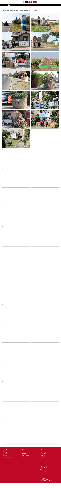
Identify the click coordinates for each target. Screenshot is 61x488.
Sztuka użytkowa (42, 476)
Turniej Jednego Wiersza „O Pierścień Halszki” (47, 480)
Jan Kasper (43, 454)
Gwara (23, 457)
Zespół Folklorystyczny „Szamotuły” (27, 462)
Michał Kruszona (43, 456)
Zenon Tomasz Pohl (44, 457)
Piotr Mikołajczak (43, 470)
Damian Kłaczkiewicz (44, 467)
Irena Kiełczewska (43, 455)
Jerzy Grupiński (43, 453)
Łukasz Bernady (43, 452)
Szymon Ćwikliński (44, 462)
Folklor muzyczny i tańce (25, 455)
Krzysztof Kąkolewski (44, 466)
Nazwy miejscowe (5, 451)
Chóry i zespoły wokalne (44, 471)
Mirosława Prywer (43, 458)
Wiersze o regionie (5, 455)
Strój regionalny (24, 453)
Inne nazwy (6, 453)
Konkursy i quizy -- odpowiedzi (7, 457)
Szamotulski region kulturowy (26, 451)
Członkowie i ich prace (44, 479)
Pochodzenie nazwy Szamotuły (8, 452)
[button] (51, 5)
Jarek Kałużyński (43, 465)
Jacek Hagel (43, 464)
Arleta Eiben (43, 463)
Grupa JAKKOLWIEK (43, 478)
